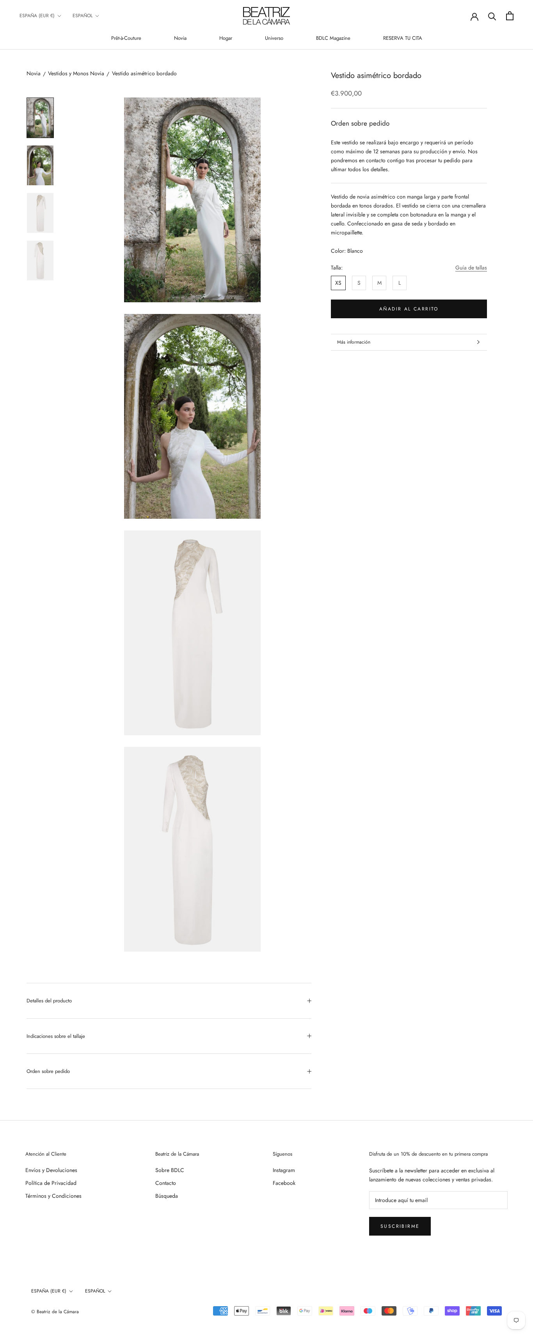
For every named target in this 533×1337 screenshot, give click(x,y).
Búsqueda (166, 1196)
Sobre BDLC (169, 1170)
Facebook (284, 1183)
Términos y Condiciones (53, 1196)
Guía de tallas (471, 267)
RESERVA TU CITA (402, 38)
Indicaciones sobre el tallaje (56, 1036)
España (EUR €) (37, 15)
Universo (274, 38)
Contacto (165, 1183)
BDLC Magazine (333, 38)
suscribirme (399, 1226)
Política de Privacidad (50, 1183)
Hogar (225, 38)
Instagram (284, 1170)
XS (338, 282)
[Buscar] (492, 16)
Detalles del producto (49, 1000)
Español (82, 15)
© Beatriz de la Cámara (55, 1311)
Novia (180, 38)
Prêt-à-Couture (126, 38)
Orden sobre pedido (48, 1071)
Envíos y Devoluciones (51, 1170)
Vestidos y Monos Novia (76, 73)
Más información (353, 342)
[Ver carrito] (509, 15)
